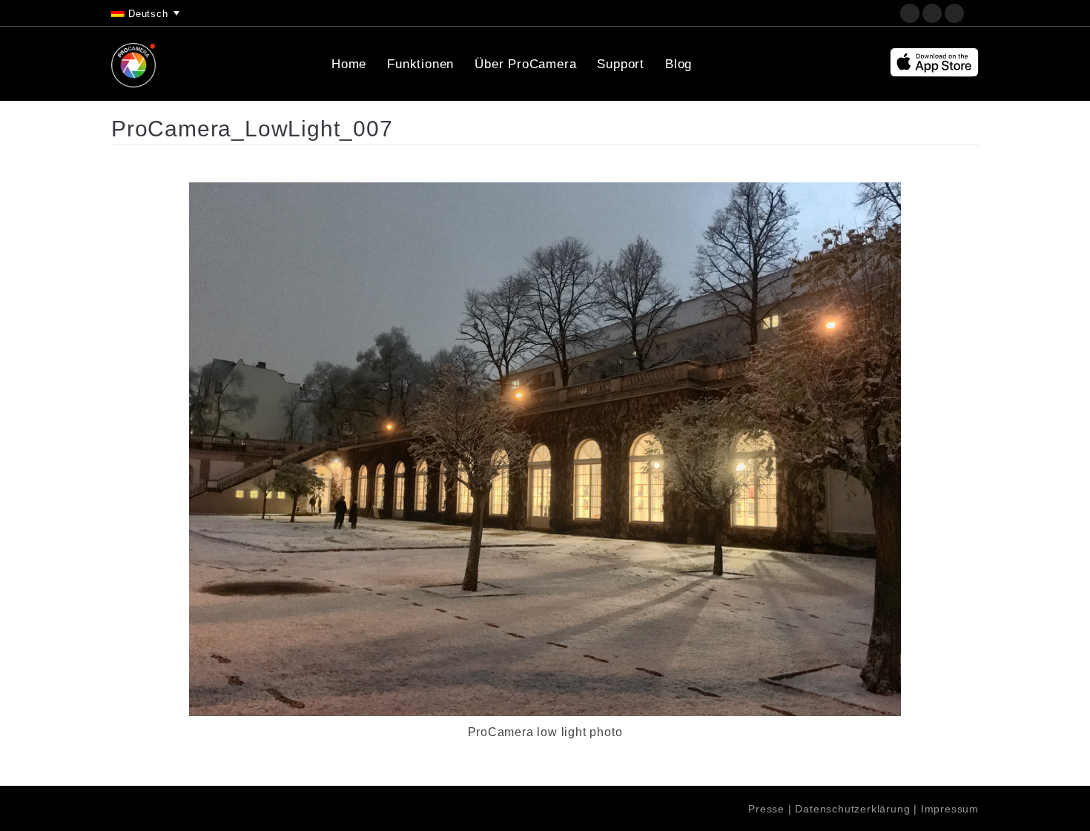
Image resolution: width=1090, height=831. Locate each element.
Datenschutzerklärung (852, 809)
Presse (766, 809)
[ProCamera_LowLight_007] (545, 449)
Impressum (950, 809)
